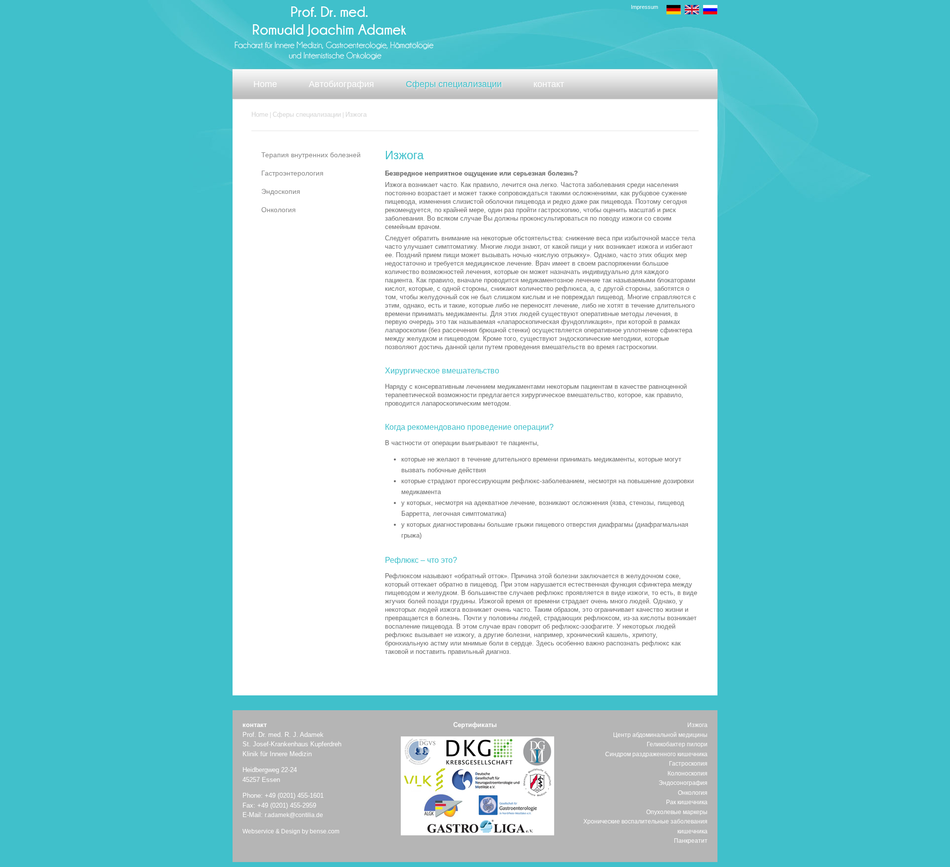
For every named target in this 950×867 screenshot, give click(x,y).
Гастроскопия (688, 763)
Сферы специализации (307, 114)
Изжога (356, 114)
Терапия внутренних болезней (311, 155)
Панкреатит (691, 840)
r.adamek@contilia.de (294, 815)
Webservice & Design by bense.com (290, 831)
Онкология (278, 210)
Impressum (644, 7)
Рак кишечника (687, 802)
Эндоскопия (280, 191)
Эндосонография (683, 782)
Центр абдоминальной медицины (660, 734)
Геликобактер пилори (677, 744)
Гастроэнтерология (292, 173)
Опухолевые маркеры (677, 812)
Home (259, 114)
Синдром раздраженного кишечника (656, 754)
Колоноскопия (687, 773)
